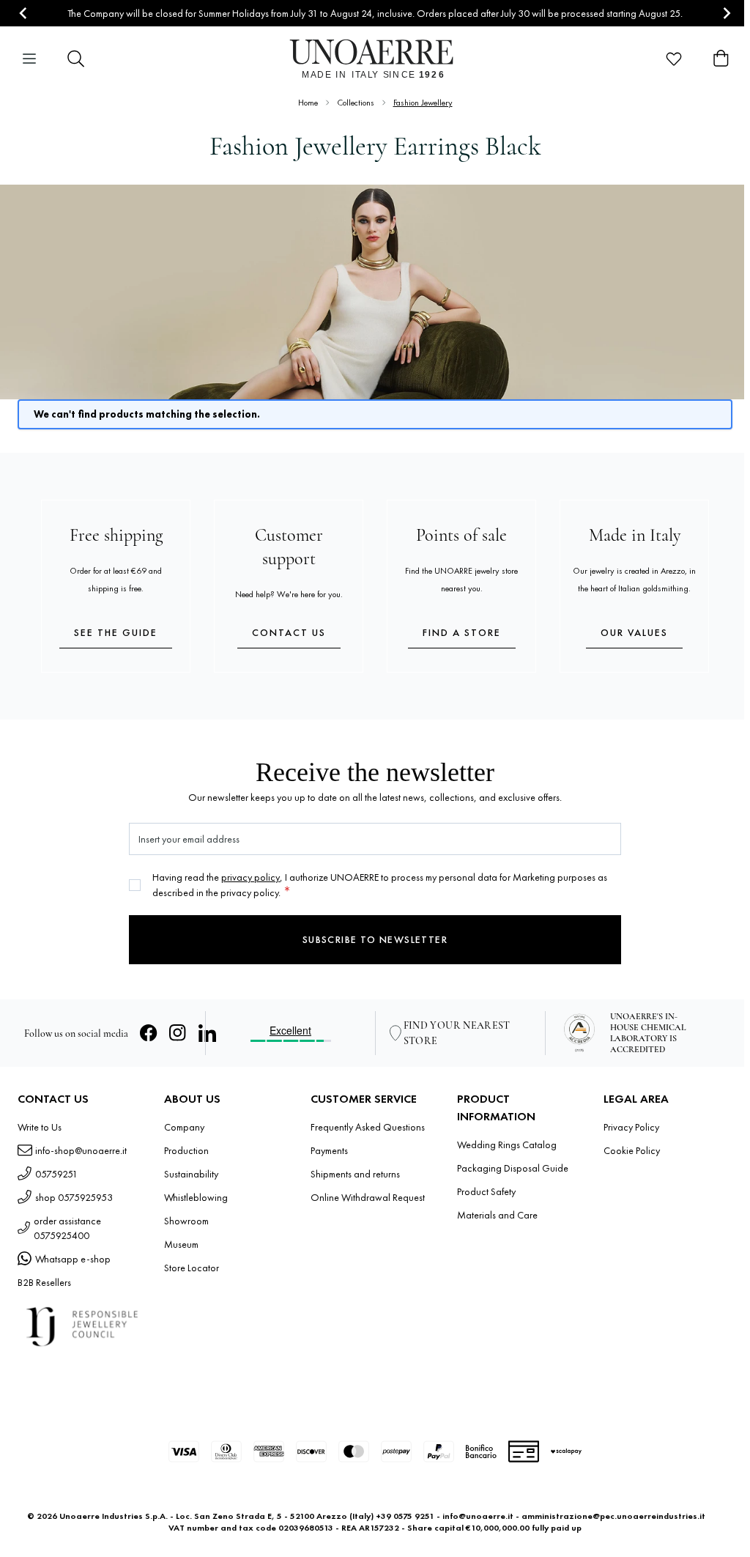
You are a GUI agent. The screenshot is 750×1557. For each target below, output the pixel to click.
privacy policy (250, 877)
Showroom (186, 1220)
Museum (181, 1244)
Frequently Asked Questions (368, 1126)
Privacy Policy (631, 1126)
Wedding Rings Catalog (507, 1144)
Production (186, 1150)
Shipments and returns (355, 1173)
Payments (329, 1150)
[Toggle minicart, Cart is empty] (720, 58)
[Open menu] (29, 58)
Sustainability (191, 1173)
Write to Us (40, 1126)
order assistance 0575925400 (67, 1228)
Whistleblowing (196, 1197)
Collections (355, 102)
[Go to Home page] (375, 59)
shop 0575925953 (74, 1197)
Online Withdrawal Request (368, 1197)
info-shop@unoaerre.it (81, 1150)
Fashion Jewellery (423, 102)
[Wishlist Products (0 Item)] (674, 58)
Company (184, 1126)
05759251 (56, 1173)
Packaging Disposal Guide (512, 1168)
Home (308, 102)
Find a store (462, 632)
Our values (634, 632)
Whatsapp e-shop (73, 1258)
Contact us (289, 632)
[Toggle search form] (76, 58)
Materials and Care (497, 1214)
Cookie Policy (632, 1150)
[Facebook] (148, 1033)
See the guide (115, 632)
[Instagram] (178, 1033)
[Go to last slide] (24, 13)
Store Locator (191, 1267)
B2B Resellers (44, 1282)
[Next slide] (726, 13)
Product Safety (486, 1191)
